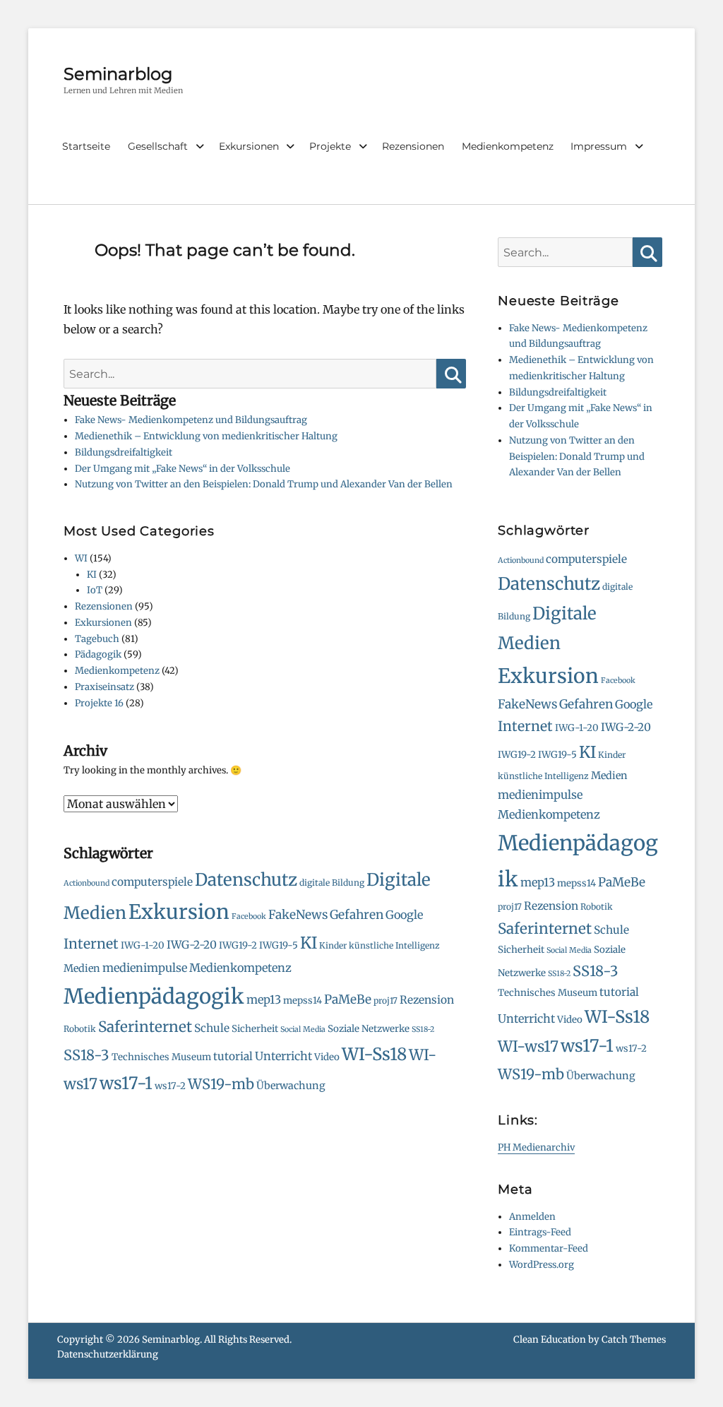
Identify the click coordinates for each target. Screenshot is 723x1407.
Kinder (333, 945)
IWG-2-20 (192, 944)
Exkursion (179, 912)
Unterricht (283, 1056)
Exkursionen (249, 146)
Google (404, 915)
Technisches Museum (161, 1057)
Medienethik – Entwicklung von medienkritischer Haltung (206, 436)
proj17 (386, 1000)
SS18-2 (423, 1029)
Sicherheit (255, 1029)
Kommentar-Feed (548, 1248)
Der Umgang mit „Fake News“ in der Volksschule (182, 469)
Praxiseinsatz (104, 687)
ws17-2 (170, 1086)
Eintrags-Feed (540, 1232)
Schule (211, 1028)
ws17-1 (126, 1083)
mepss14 (302, 1001)
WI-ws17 (528, 1046)
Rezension (427, 1000)
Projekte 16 (99, 703)
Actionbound (86, 883)
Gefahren (356, 914)
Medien (82, 968)
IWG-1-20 (143, 945)
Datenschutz (246, 880)
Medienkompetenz (508, 146)
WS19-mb (221, 1084)
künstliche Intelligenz (394, 945)
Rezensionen (413, 146)
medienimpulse (144, 968)
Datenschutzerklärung (107, 1354)
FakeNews (298, 914)
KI (92, 575)
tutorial (233, 1056)
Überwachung (290, 1085)
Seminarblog (118, 74)
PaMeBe (347, 999)
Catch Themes (634, 1340)
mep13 (263, 999)
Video (327, 1057)
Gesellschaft (158, 146)
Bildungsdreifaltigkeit (123, 452)
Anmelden (532, 1217)
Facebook (249, 916)
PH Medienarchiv (536, 1147)
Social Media (302, 1029)
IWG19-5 (278, 945)
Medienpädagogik (154, 996)
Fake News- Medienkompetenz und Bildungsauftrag (191, 420)
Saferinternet (145, 1027)
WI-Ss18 (374, 1054)
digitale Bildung (331, 882)
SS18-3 (86, 1055)
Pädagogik (98, 654)
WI (81, 558)
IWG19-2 (238, 945)
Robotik (80, 1028)
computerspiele (152, 882)
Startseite (86, 146)
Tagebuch (97, 639)
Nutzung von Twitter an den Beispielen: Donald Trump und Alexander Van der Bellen (264, 484)
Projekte (330, 146)
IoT (94, 590)
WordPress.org (541, 1265)
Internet (91, 943)
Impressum (598, 146)
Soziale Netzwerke (369, 1029)
